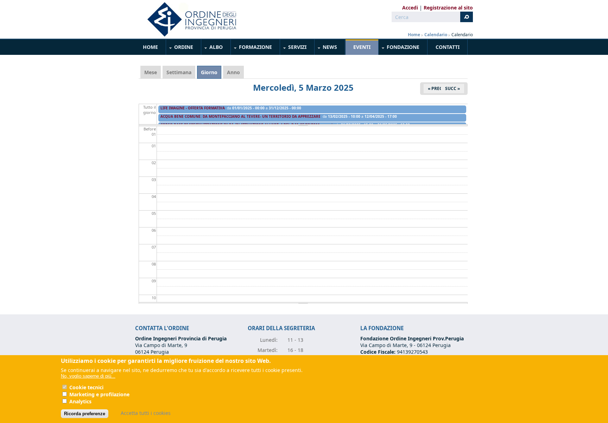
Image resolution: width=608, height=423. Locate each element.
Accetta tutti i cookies (146, 413)
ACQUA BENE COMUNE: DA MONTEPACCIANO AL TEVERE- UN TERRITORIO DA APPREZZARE (240, 116)
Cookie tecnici (86, 387)
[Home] (189, 19)
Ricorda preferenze (84, 413)
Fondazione (399, 48)
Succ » (452, 88)
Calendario (435, 35)
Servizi (293, 48)
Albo (212, 48)
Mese (150, 72)
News (326, 48)
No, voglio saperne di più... (88, 376)
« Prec (435, 88)
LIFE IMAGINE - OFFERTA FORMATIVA (192, 107)
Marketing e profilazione (99, 394)
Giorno (211, 72)
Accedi (410, 7)
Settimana (178, 72)
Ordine (179, 48)
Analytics (80, 401)
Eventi (361, 47)
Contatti (448, 47)
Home (414, 35)
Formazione (251, 48)
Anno (233, 72)
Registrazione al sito (448, 7)
